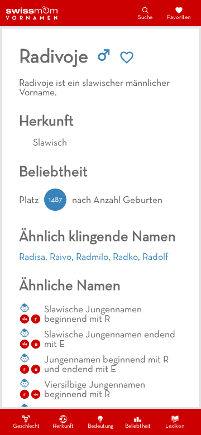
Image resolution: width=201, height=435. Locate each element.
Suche (145, 17)
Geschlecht (26, 426)
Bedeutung (100, 426)
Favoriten (178, 17)
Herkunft (63, 426)
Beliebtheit (138, 426)
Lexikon (174, 426)
